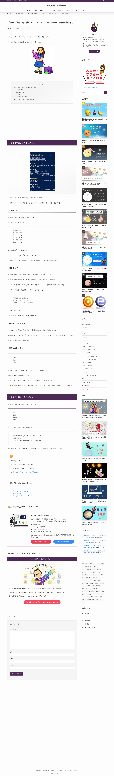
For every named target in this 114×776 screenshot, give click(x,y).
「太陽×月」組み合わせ (90, 375)
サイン (95, 566)
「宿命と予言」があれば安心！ (25, 99)
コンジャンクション (87, 566)
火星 (96, 597)
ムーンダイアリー (86, 580)
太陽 (85, 327)
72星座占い (22, 90)
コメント (13, 630)
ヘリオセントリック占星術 (90, 356)
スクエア (84, 572)
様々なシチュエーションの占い (22, 496)
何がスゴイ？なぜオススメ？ (21, 491)
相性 (85, 372)
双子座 (102, 583)
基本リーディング (18, 493)
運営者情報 (86, 613)
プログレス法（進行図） (90, 359)
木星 (102, 594)
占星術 (96, 583)
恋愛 (83, 594)
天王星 (88, 586)
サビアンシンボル (86, 569)
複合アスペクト (90, 599)
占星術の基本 (86, 324)
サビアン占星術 (88, 365)
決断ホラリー (22, 92)
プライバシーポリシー (89, 627)
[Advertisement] (42, 121)
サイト (11, 665)
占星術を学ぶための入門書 (90, 87)
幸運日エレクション (24, 96)
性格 (103, 591)
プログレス (85, 574)
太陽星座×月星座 (86, 588)
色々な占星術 (86, 353)
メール (12, 658)
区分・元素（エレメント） (90, 346)
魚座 (83, 602)
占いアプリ (86, 389)
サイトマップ (86, 617)
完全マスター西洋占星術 (88, 591)
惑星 (85, 333)
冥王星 (91, 583)
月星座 (97, 594)
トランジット (87, 362)
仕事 (99, 580)
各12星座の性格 (87, 369)
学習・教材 (95, 588)
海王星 (91, 597)
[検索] (106, 1)
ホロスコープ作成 (86, 577)
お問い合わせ (86, 624)
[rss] (104, 1)
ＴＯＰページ (86, 620)
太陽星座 (98, 586)
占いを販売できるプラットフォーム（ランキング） (42, 602)
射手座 (98, 591)
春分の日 (89, 594)
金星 (101, 599)
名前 (11, 652)
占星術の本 (86, 385)
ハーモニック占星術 (24, 94)
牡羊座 (100, 597)
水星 (86, 597)
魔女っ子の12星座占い (57, 6)
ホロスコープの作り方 (89, 349)
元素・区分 (85, 583)
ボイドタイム (86, 382)
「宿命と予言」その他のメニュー (26, 87)
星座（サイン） (88, 337)
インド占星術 (100, 563)
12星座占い (85, 563)
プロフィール (94, 51)
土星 (83, 586)
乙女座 (94, 580)
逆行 (84, 378)
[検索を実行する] (105, 92)
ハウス (86, 340)
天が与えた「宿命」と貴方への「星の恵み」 (26, 472)
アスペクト (87, 343)
